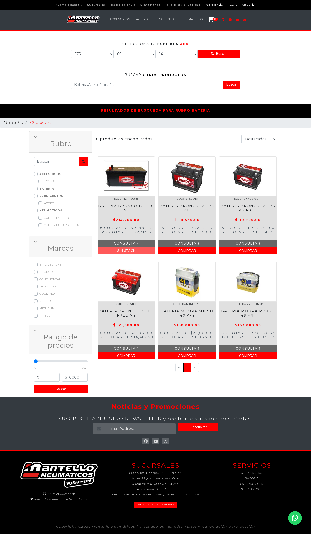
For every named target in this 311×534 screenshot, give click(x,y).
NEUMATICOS (192, 19)
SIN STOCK (126, 251)
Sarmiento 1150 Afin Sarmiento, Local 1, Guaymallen (155, 494)
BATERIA (142, 19)
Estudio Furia (181, 526)
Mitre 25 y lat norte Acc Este (155, 478)
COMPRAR (187, 251)
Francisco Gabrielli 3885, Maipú (155, 472)
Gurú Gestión (241, 526)
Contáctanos (150, 4)
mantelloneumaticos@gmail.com (60, 499)
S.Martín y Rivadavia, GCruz (155, 483)
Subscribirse (198, 427)
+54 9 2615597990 (60, 493)
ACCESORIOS (120, 19)
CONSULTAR (126, 243)
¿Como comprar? (69, 4)
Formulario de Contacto (155, 504)
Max (85, 368)
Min (37, 368)
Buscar (220, 54)
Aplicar (61, 389)
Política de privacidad (182, 4)
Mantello (13, 122)
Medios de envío (123, 4)
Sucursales (96, 4)
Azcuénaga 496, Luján (155, 489)
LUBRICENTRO (165, 19)
